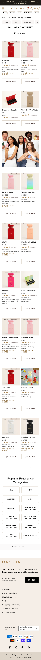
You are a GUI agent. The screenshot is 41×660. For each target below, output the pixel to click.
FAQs (4, 601)
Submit (31, 580)
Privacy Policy (8, 612)
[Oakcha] (11, 562)
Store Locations (9, 593)
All (6, 22)
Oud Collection (11, 536)
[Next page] (35, 467)
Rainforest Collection (30, 517)
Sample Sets (30, 535)
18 (29, 467)
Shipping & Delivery (11, 605)
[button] (3, 2)
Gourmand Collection (30, 508)
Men (19, 13)
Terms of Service (10, 609)
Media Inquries (8, 597)
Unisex (10, 508)
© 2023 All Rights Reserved (20, 657)
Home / (5, 17)
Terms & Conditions (28, 655)
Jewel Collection (30, 526)
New (4, 13)
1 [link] (5, 467)
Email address (8, 578)
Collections (28, 13)
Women (12, 13)
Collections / (12, 17)
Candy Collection (11, 517)
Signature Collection (11, 526)
